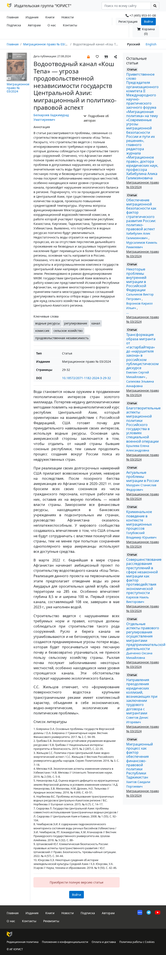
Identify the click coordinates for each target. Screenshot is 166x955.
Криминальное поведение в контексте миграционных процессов (139, 520)
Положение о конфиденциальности (65, 942)
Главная (13, 17)
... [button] (127, 312)
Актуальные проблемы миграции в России (142, 476)
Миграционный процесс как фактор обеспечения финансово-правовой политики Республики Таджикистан (139, 761)
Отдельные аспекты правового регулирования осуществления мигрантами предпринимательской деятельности (145, 636)
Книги (49, 17)
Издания (32, 17)
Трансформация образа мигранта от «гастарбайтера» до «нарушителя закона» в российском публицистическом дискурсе (142, 351)
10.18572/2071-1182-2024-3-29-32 (86, 378)
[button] (88, 56)
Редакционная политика (22, 942)
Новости (67, 17)
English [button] (151, 44)
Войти (148, 21)
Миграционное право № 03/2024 (47, 44)
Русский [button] (133, 44)
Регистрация (127, 21)
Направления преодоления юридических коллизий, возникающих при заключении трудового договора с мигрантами (141, 696)
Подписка (14, 25)
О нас (52, 25)
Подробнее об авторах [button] (96, 118)
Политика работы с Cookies (137, 942)
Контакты (70, 25)
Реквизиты (51, 921)
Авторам (34, 25)
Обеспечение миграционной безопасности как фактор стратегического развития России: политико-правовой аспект (141, 214)
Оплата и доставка (104, 942)
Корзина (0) (148, 31)
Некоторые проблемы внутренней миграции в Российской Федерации (136, 279)
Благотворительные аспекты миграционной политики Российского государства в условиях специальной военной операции (143, 425)
